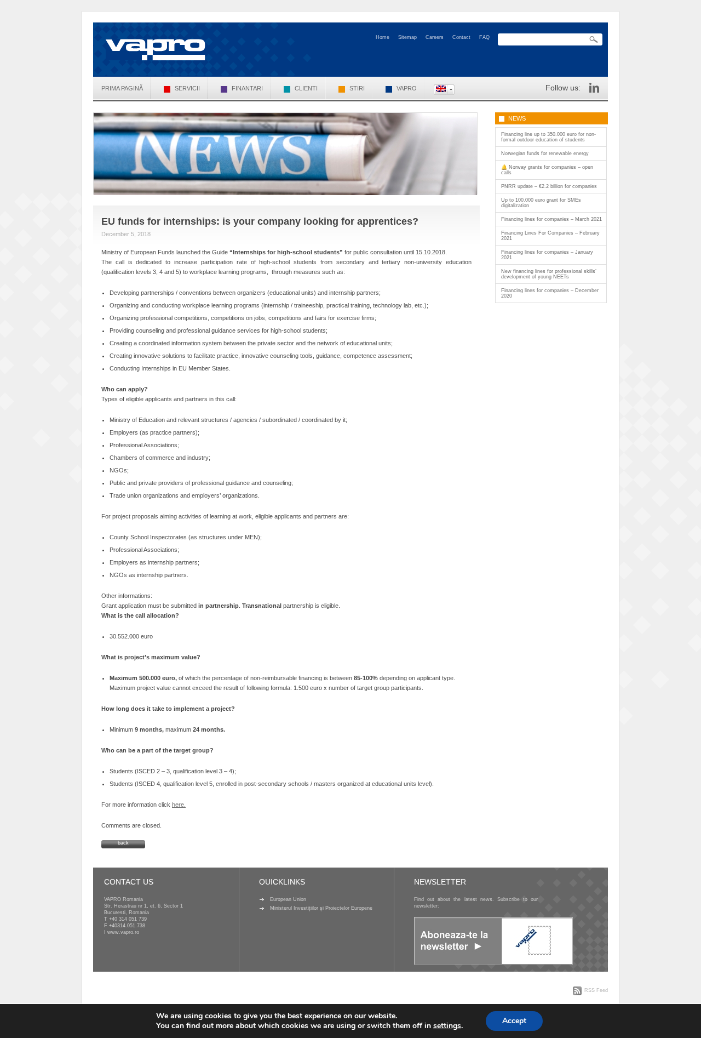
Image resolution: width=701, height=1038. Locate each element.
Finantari (247, 88)
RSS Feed (596, 990)
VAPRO (407, 88)
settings (447, 1026)
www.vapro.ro (123, 932)
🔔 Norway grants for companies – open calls (547, 169)
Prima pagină (122, 88)
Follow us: (563, 87)
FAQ (484, 37)
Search (593, 39)
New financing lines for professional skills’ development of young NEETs (548, 274)
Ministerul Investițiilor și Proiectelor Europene (321, 908)
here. (179, 804)
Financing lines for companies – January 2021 (547, 254)
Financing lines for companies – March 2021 (551, 219)
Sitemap (407, 37)
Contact (461, 37)
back (123, 843)
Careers (435, 37)
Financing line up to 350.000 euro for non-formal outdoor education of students (548, 137)
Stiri (357, 88)
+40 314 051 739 (128, 919)
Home (382, 37)
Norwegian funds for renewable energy (545, 153)
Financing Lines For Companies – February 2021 (550, 235)
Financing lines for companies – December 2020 (550, 293)
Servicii (187, 88)
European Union (288, 899)
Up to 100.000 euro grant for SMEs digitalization (541, 202)
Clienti (306, 88)
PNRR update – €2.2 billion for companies (549, 186)
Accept (514, 1021)
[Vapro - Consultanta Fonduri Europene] (155, 49)
